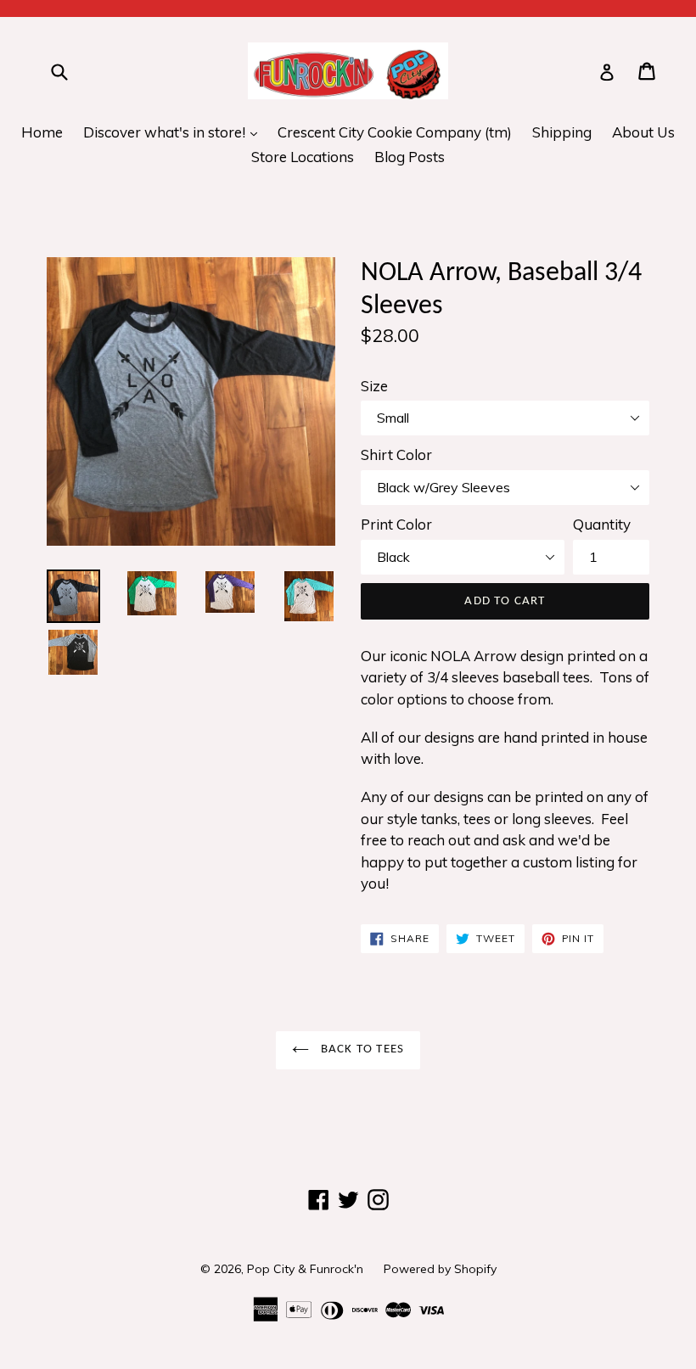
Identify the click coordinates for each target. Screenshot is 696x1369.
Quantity (602, 524)
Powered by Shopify (440, 1268)
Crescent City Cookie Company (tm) (395, 132)
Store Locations (302, 157)
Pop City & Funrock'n (305, 1268)
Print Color (396, 524)
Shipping (562, 132)
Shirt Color (396, 454)
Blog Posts (409, 157)
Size (374, 386)
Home (42, 132)
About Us (643, 132)
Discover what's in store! (174, 131)
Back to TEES (361, 1049)
